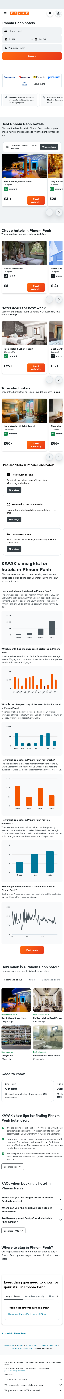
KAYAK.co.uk (9, 1346)
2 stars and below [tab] (51, 979)
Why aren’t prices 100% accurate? (22, 1390)
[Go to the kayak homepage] (19, 13)
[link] (14, 490)
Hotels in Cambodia (49, 1346)
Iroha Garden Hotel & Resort (19, 426)
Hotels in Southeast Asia (22, 1348)
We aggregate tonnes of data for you (23, 1384)
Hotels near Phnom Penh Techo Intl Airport (27, 1314)
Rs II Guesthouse (13, 268)
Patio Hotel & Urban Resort (18, 348)
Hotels (20, 1346)
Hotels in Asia (31, 1346)
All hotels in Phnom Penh (13, 1333)
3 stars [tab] (32, 979)
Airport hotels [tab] (13, 1296)
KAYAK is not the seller (16, 1379)
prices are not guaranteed (14, 1371)
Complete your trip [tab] (35, 1296)
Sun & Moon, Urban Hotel (18, 181)
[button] (5, 13)
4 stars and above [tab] (13, 979)
